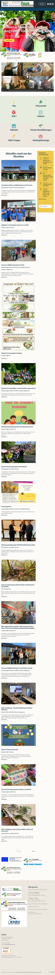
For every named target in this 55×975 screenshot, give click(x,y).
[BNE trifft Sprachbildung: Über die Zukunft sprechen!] (18, 413)
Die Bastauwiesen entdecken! (47, 185)
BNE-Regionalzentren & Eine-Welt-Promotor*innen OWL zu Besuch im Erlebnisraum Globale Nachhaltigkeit (18, 627)
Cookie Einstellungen (33, 972)
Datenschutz (24, 972)
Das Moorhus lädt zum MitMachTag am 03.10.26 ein (16, 185)
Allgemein (3, 227)
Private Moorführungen (40, 130)
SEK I (14, 116)
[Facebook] (48, 4)
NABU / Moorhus (15, 187)
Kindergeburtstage (41, 140)
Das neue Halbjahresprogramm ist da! (12, 265)
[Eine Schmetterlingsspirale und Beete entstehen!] (18, 775)
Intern (39, 972)
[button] (27, 77)
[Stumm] (49, 90)
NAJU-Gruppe (14, 140)
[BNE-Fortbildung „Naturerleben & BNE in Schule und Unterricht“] (18, 815)
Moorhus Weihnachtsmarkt (9, 749)
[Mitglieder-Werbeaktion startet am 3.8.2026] (18, 211)
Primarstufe (41, 106)
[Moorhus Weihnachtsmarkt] (18, 735)
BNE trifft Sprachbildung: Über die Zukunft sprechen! (17, 427)
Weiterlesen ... (4, 195)
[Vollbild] (52, 90)
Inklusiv (41, 116)
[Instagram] (50, 4)
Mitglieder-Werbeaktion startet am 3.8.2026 (15, 225)
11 (20, 851)
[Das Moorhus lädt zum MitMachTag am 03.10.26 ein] (18, 171)
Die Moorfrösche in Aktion (47, 169)
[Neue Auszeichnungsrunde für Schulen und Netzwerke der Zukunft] (18, 571)
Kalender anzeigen (42, 199)
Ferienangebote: (6, 506)
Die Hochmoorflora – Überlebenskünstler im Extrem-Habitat (48, 177)
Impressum (18, 972)
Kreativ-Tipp (19, 267)
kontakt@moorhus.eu (10, 944)
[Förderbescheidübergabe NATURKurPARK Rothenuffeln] (18, 531)
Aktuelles (3, 187)
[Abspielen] (3, 90)
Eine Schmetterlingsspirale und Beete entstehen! (16, 789)
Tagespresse (22, 187)
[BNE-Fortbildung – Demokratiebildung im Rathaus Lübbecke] (18, 694)
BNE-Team (8, 187)
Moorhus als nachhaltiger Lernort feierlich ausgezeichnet (18, 388)
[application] (27, 77)
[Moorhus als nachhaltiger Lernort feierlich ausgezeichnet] (18, 374)
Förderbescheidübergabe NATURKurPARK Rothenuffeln (18, 545)
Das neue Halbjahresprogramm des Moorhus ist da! (16, 668)
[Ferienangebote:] (18, 492)
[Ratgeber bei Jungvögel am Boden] (18, 316)
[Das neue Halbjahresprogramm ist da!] (18, 251)
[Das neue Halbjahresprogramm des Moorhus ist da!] (18, 654)
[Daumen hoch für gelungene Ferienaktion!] (18, 452)
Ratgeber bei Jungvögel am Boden (11, 353)
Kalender (14, 130)
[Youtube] (53, 4)
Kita (14, 106)
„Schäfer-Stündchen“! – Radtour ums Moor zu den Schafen (46, 193)
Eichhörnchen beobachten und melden (47, 162)
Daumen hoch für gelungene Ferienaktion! (14, 466)
